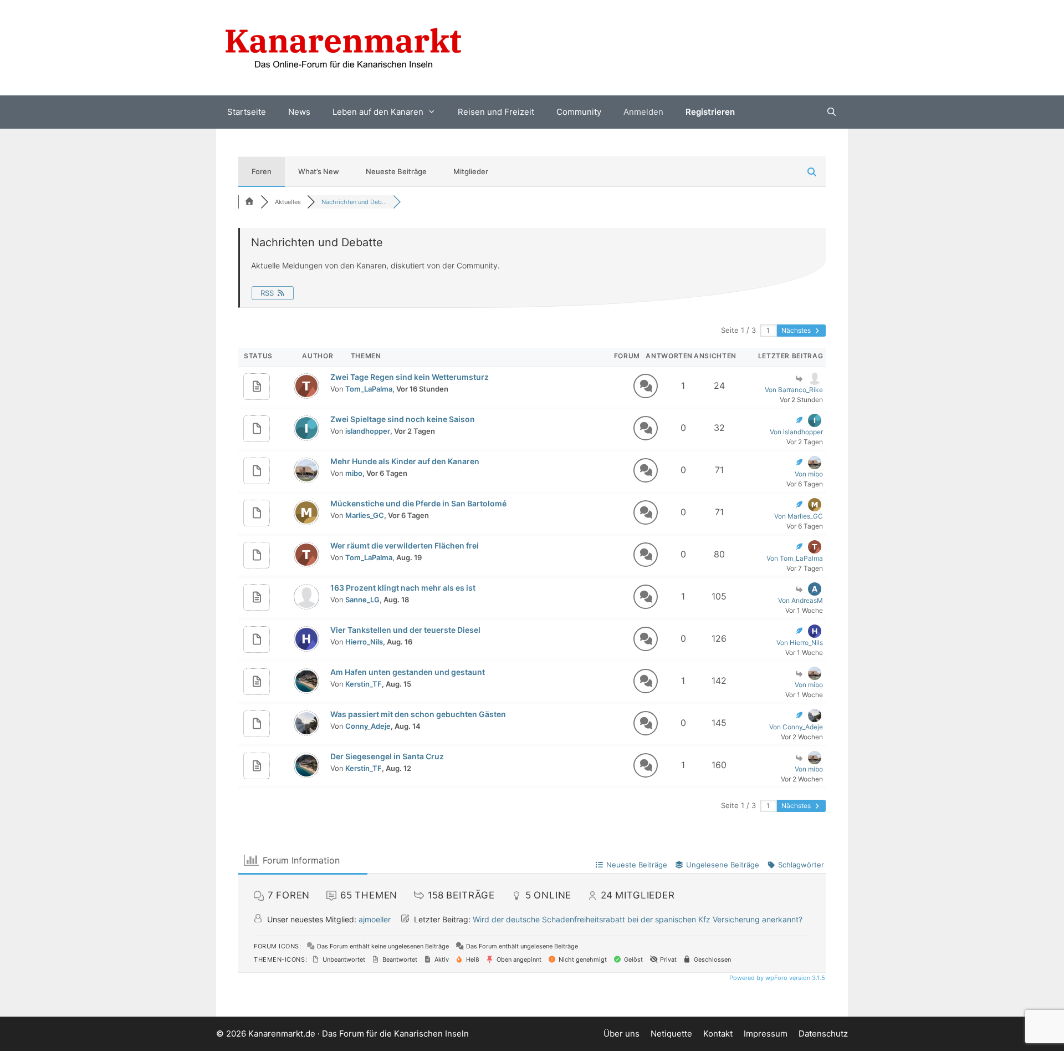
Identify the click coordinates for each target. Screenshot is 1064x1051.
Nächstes (796, 330)
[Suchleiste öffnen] (831, 112)
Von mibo (809, 474)
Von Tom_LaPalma (794, 558)
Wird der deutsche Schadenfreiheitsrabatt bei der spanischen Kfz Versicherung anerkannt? (637, 919)
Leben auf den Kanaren (377, 111)
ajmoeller (375, 919)
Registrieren (710, 111)
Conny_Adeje (368, 726)
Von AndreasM (800, 600)
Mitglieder (470, 171)
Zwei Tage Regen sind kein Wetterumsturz (409, 377)
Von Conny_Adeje (796, 727)
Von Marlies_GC (798, 516)
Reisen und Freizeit (496, 111)
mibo (353, 473)
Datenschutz (823, 1033)
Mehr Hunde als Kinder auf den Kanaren (404, 461)
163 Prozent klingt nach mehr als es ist (402, 587)
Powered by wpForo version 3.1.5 (776, 978)
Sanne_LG (362, 599)
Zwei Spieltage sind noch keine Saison (402, 419)
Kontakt (718, 1033)
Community (578, 111)
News (299, 111)
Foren (262, 171)
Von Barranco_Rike (794, 389)
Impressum (765, 1033)
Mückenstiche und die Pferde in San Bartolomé (418, 503)
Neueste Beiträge (396, 171)
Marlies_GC (364, 515)
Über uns (621, 1033)
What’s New (318, 171)
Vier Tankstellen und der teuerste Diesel (405, 629)
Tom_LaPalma (368, 388)
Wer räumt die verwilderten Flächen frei (404, 545)
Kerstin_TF (363, 683)
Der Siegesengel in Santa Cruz (387, 756)
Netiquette (671, 1033)
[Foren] (249, 202)
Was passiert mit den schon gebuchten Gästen (418, 714)
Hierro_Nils (364, 641)
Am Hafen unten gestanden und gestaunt (407, 672)
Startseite (246, 111)
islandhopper (367, 431)
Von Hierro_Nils (799, 642)
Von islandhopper (796, 432)
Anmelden (643, 111)
